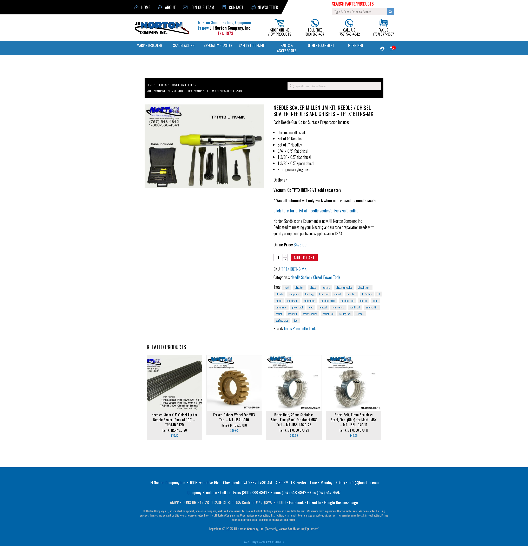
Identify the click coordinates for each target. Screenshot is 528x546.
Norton (363, 301)
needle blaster (328, 301)
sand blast (355, 307)
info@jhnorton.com (364, 482)
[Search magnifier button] (390, 11)
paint (375, 301)
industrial (351, 294)
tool (296, 320)
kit (378, 294)
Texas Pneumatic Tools (182, 85)
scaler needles (310, 314)
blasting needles (344, 287)
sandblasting (372, 307)
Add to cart (304, 257)
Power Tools (332, 277)
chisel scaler (364, 287)
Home (149, 85)
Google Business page (341, 502)
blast (286, 287)
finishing (309, 294)
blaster (313, 287)
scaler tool (328, 314)
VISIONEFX (278, 542)
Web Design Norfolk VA (257, 542)
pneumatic (281, 307)
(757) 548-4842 (349, 31)
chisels (279, 294)
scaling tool (345, 314)
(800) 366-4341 (314, 31)
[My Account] (382, 49)
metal (279, 301)
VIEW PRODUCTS (279, 31)
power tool (297, 307)
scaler (279, 314)
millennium (309, 301)
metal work (292, 301)
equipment (294, 294)
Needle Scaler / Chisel (306, 277)
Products (161, 85)
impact (337, 294)
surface (360, 314)
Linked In (314, 502)
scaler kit (292, 314)
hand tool (324, 294)
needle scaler (347, 301)
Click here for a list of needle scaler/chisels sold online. (316, 210)
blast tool (299, 287)
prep (311, 307)
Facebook (296, 502)
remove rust (338, 307)
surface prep (282, 320)
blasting (326, 287)
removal (323, 307)
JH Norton (367, 294)
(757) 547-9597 (383, 31)
